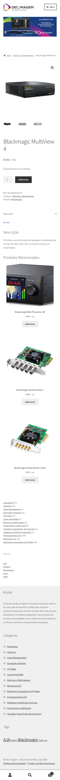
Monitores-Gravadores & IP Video (23, 691)
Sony (5, 573)
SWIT (5, 576)
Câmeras (11, 652)
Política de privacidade (14, 763)
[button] (52, 67)
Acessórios (12, 646)
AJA (5, 563)
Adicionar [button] (30, 324)
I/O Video (11, 669)
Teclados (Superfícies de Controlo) (24, 713)
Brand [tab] (6, 222)
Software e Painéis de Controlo (22, 702)
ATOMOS (13, 740)
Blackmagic (17, 199)
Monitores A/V (14, 685)
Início (9, 55)
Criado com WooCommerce (41, 763)
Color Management (17, 657)
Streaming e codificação (19, 708)
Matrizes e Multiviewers (23, 55)
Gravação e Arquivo (16, 663)
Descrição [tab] (8, 213)
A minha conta (10, 775)
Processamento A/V (17, 697)
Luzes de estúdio (15, 674)
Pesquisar (30, 775)
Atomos (6, 566)
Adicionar (23, 179)
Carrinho (46, 772)
